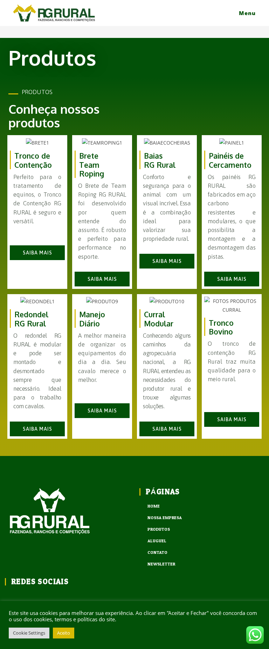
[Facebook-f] (9, 597)
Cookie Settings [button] (29, 633)
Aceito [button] (63, 633)
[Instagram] (28, 597)
